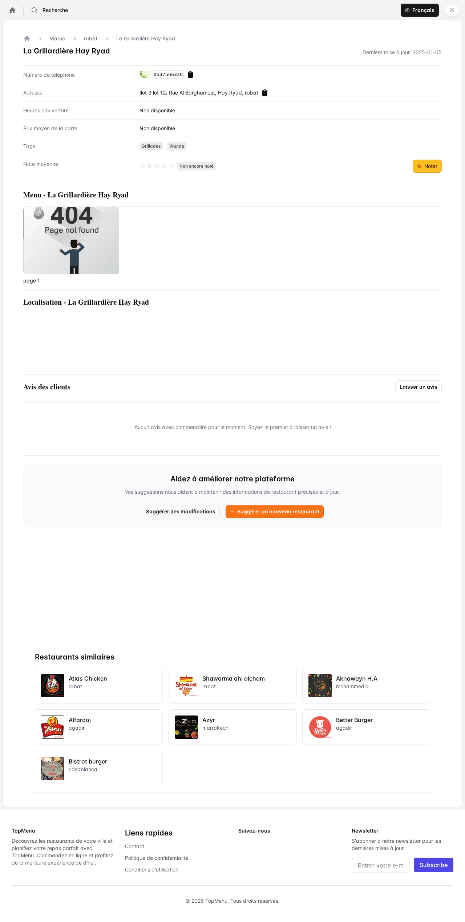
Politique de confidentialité (156, 858)
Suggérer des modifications (180, 511)
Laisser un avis (418, 387)
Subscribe (434, 865)
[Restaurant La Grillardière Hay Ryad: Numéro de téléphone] (145, 74)
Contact (134, 846)
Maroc (57, 38)
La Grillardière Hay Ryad (145, 38)
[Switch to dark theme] (452, 10)
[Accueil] (27, 38)
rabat (90, 38)
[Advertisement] (232, 583)
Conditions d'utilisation (151, 869)
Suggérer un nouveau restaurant (278, 511)
